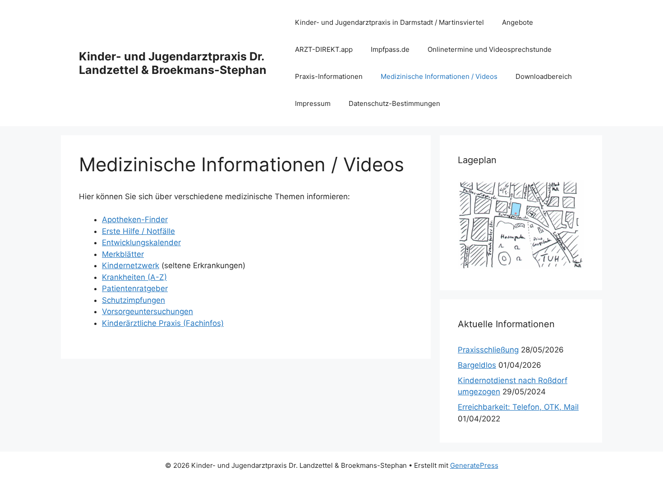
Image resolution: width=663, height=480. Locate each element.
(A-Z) (156, 277)
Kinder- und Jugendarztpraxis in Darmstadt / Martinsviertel (389, 22)
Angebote (517, 22)
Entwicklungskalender (141, 242)
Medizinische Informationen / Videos (439, 76)
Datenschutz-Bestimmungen (394, 103)
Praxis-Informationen (329, 76)
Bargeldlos (477, 365)
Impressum (313, 103)
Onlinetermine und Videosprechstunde (490, 49)
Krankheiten (123, 277)
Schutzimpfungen (133, 300)
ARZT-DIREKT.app (324, 49)
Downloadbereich (544, 76)
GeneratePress (474, 465)
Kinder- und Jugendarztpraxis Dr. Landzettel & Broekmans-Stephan (173, 63)
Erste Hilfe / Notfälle (138, 231)
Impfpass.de (390, 49)
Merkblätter (123, 254)
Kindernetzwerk (130, 265)
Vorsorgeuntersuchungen (147, 311)
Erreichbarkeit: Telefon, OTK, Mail (518, 406)
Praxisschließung (488, 349)
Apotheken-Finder (135, 219)
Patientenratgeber (135, 288)
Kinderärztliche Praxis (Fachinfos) (163, 323)
